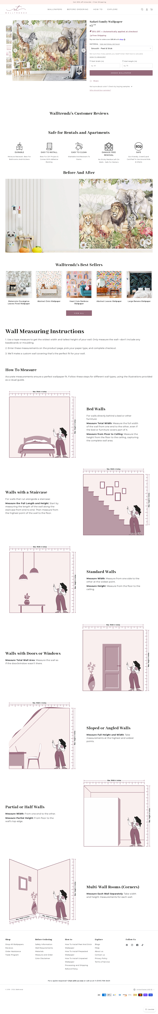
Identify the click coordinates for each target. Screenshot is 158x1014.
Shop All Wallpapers (14, 944)
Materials (39, 951)
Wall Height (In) (130, 61)
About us (99, 951)
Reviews (9, 948)
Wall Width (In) (97, 61)
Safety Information (43, 944)
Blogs (97, 944)
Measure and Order (44, 955)
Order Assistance (13, 951)
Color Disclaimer (42, 958)
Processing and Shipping (76, 965)
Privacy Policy (101, 958)
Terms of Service (102, 962)
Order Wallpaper (121, 73)
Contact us (100, 955)
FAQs (97, 948)
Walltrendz (19, 989)
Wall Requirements (44, 948)
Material (105, 44)
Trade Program (12, 955)
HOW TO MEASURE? (98, 57)
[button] (142, 9)
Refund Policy (71, 969)
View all (79, 313)
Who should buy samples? (100, 90)
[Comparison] (79, 216)
